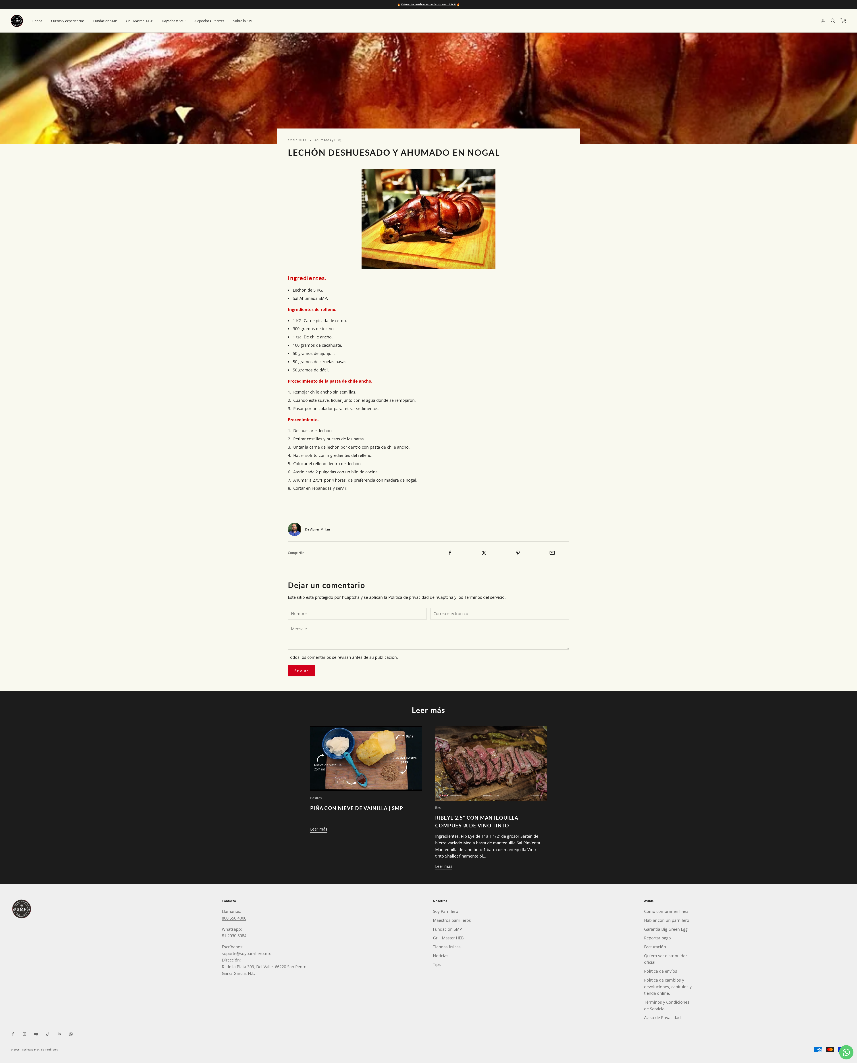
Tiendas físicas (447, 946)
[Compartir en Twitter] (484, 553)
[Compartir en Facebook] (450, 553)
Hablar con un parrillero (666, 920)
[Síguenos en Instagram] (24, 1034)
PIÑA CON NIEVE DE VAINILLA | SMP (356, 808)
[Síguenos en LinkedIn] (59, 1034)
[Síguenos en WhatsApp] (71, 1034)
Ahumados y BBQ (327, 140)
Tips (437, 964)
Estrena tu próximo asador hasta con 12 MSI (428, 4)
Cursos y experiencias (67, 21)
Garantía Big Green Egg (666, 929)
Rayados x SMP (173, 21)
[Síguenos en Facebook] (13, 1034)
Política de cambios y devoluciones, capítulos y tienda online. (668, 986)
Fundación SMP (105, 21)
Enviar (301, 670)
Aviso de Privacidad (662, 1017)
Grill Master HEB (448, 938)
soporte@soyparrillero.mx (246, 953)
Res (438, 808)
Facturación (655, 946)
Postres (316, 798)
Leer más (318, 829)
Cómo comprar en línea (666, 911)
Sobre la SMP (243, 21)
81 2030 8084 (234, 935)
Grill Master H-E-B (139, 21)
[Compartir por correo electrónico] (552, 553)
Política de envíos (660, 971)
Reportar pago (657, 938)
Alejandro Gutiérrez (209, 21)
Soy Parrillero (445, 911)
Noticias (440, 955)
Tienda (37, 21)
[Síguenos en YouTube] (36, 1034)
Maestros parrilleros (452, 920)
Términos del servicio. (485, 597)
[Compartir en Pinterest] (518, 553)
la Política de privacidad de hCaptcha (419, 597)
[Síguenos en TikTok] (48, 1034)
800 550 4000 (234, 918)
